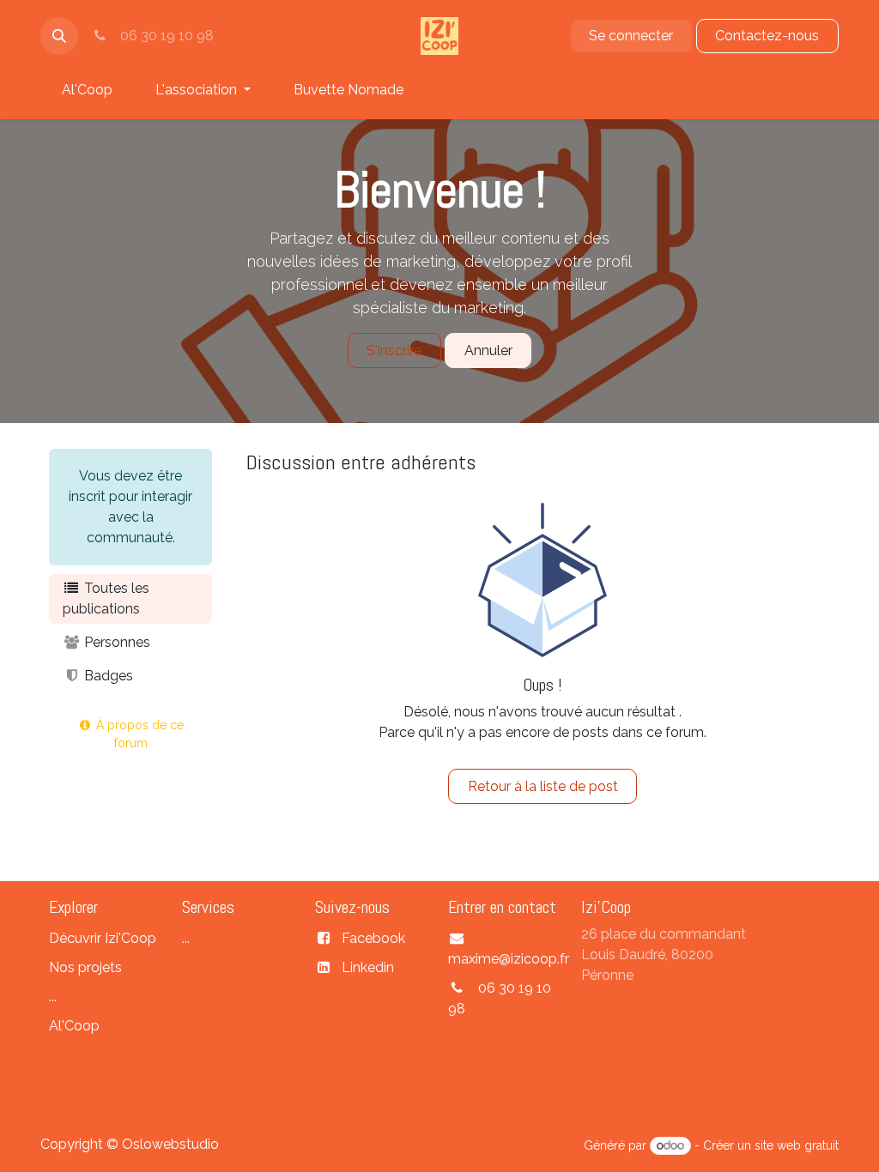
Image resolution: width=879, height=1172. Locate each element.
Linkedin (368, 967)
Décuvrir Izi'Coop (102, 938)
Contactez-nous (767, 35)
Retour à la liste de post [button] (543, 786)
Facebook (373, 938)
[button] (59, 36)
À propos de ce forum (138, 734)
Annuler (488, 350)
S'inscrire (394, 350)
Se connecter (631, 35)
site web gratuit (797, 1145)
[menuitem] (87, 90)
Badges (107, 676)
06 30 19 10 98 (163, 35)
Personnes (115, 642)
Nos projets (87, 967)
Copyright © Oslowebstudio (129, 1144)
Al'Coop (74, 1026)
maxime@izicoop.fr (508, 959)
